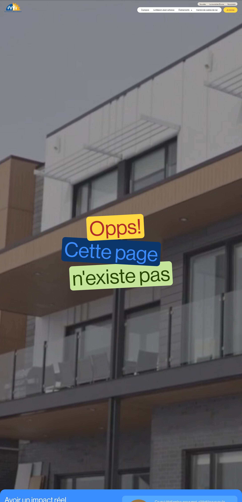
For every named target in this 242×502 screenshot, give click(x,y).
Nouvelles (203, 4)
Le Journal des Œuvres (216, 4)
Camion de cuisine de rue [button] (207, 10)
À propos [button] (145, 10)
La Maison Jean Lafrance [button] (163, 10)
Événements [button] (184, 10)
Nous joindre (231, 4)
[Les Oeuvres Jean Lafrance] (13, 7)
